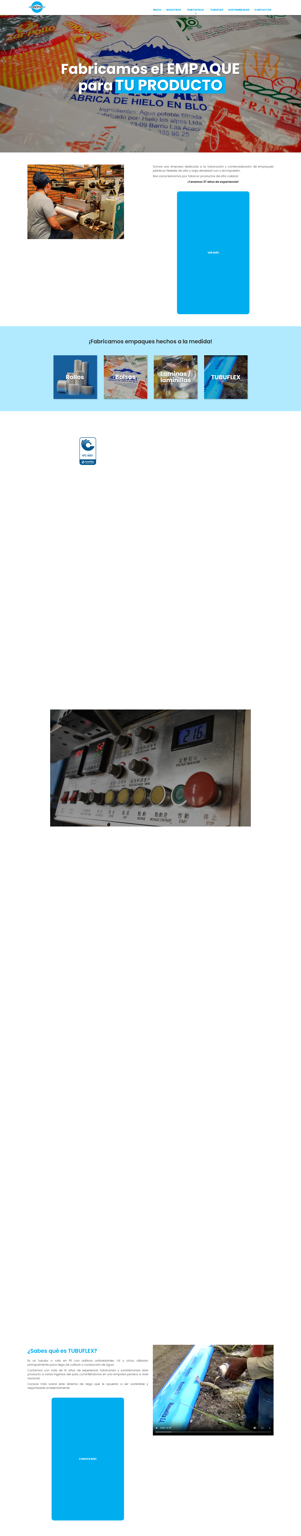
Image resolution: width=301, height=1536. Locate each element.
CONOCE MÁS (88, 1459)
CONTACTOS (262, 10)
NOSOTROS (173, 10)
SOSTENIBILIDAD (238, 10)
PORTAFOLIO (195, 10)
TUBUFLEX (216, 10)
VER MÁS (213, 252)
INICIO (157, 10)
